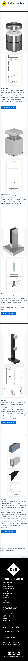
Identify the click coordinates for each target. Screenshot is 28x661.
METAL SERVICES (8, 616)
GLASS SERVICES (8, 613)
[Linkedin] (18, 653)
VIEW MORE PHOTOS (8, 107)
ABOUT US (6, 618)
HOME (5, 611)
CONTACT (6, 623)
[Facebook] (14, 653)
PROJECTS (6, 620)
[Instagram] (9, 653)
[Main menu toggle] (24, 4)
